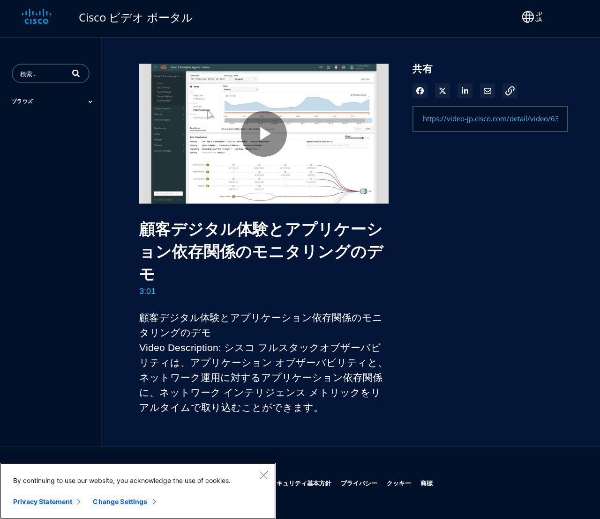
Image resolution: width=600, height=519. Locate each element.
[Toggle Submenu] (90, 101)
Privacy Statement (42, 501)
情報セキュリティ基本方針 (294, 482)
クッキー (399, 482)
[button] (76, 73)
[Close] (263, 475)
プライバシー (359, 482)
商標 (426, 482)
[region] (138, 491)
